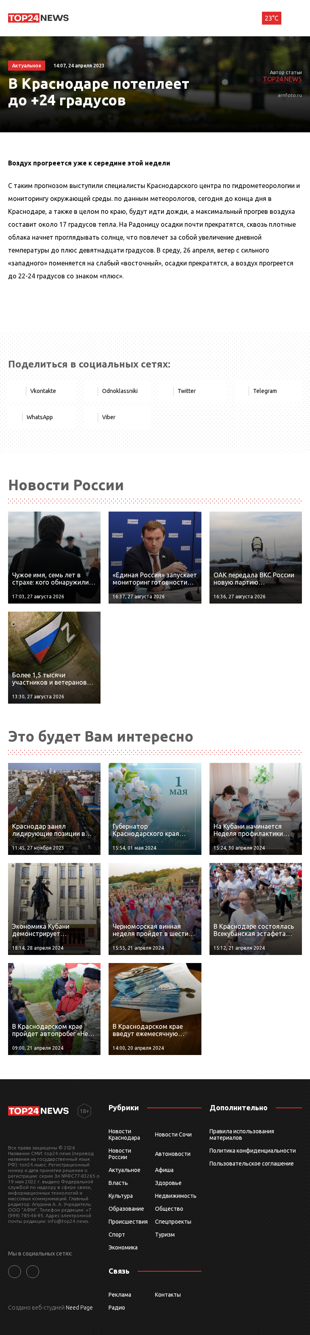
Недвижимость (176, 1196)
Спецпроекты (173, 1221)
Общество (169, 1208)
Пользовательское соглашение (251, 1163)
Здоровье (168, 1183)
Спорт (117, 1234)
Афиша (164, 1170)
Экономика (123, 1247)
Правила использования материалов (241, 1134)
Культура (121, 1196)
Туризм (165, 1234)
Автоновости (173, 1154)
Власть (118, 1183)
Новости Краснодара (124, 1134)
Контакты (168, 1294)
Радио (117, 1307)
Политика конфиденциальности (252, 1150)
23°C (272, 18)
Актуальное (124, 1170)
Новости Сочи (173, 1134)
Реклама (120, 1294)
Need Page (79, 1307)
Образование (126, 1208)
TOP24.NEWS (282, 79)
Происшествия (128, 1221)
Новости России (120, 1153)
